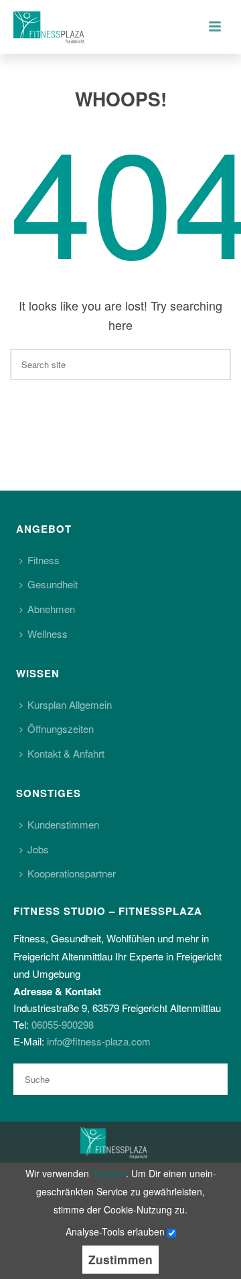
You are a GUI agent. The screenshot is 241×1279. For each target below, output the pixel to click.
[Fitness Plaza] (113, 1141)
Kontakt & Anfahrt (65, 753)
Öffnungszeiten (60, 728)
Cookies (109, 1173)
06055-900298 (62, 1024)
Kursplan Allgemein (69, 704)
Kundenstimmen (63, 824)
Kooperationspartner (71, 873)
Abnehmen (51, 609)
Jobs (38, 849)
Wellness (47, 633)
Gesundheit (52, 584)
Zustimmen (120, 1259)
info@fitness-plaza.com (99, 1041)
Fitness (43, 560)
